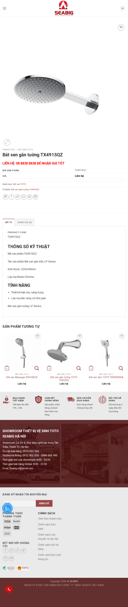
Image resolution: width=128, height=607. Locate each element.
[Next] (125, 361)
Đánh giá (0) (25, 222)
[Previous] (2, 361)
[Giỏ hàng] (122, 8)
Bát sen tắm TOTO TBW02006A (106, 377)
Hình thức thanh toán (50, 518)
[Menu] (4, 8)
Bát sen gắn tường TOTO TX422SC (63, 379)
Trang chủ (8, 149)
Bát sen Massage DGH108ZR (21, 377)
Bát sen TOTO (25, 149)
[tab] (8, 222)
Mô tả (8, 222)
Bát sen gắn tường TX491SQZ (25, 189)
